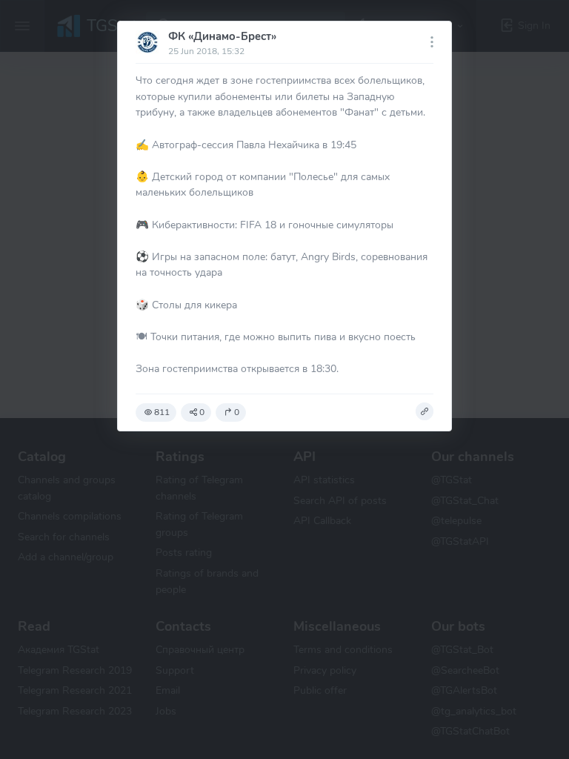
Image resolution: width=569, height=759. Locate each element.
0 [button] (201, 412)
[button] (424, 411)
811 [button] (162, 412)
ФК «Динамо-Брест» (222, 36)
